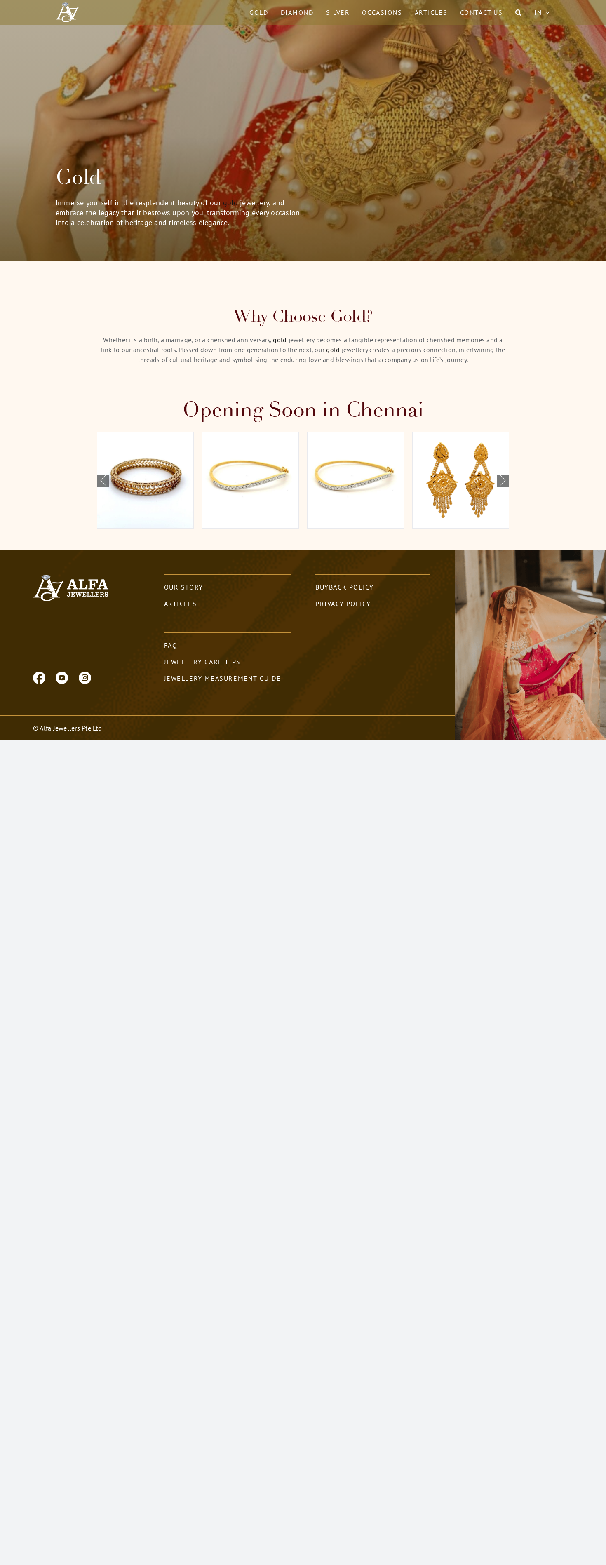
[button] (518, 12)
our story (183, 587)
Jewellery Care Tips (202, 662)
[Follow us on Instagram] (85, 677)
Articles (180, 603)
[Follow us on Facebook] (39, 677)
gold (230, 202)
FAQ (171, 645)
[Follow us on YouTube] (62, 677)
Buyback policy (344, 587)
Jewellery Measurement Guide (222, 678)
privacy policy (343, 603)
